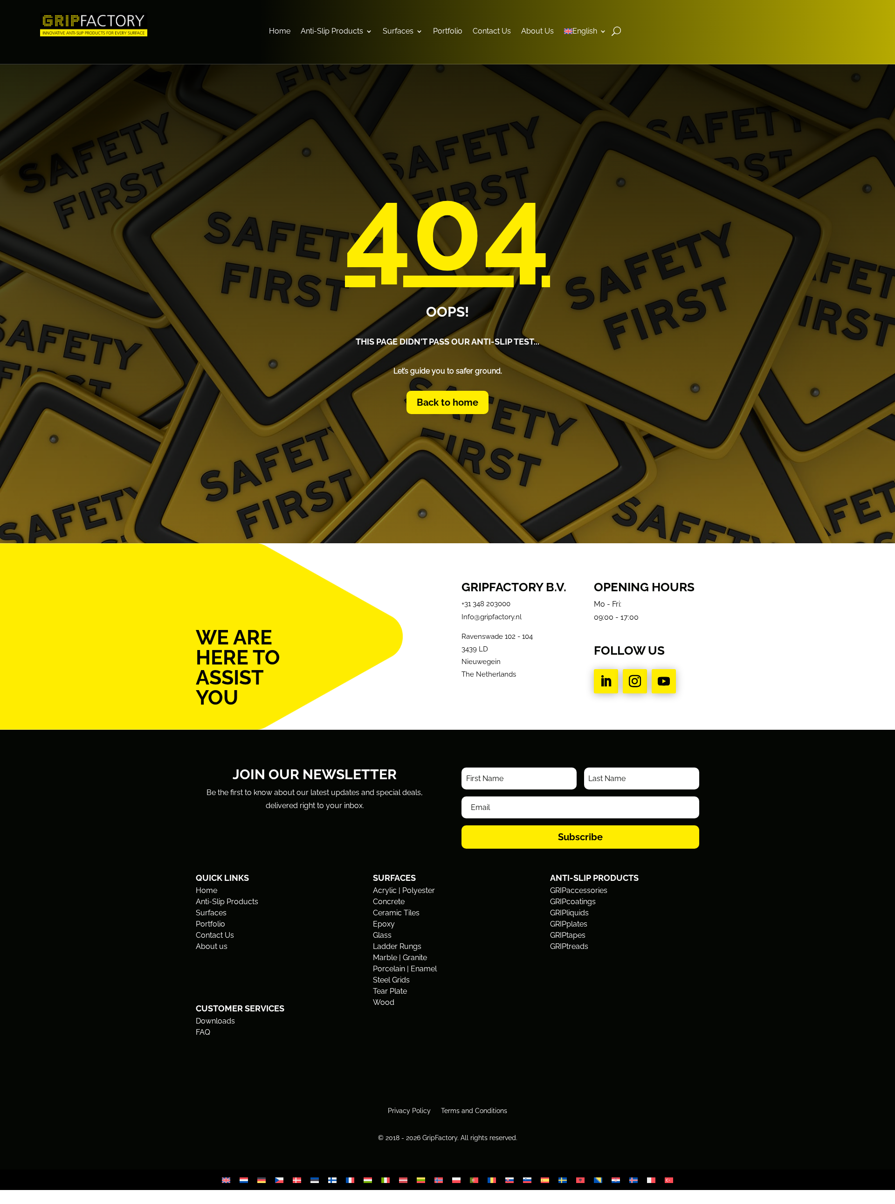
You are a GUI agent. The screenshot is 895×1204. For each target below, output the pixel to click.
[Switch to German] (261, 1180)
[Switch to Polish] (456, 1180)
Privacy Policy (409, 1110)
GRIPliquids (569, 912)
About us (211, 946)
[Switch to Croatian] (616, 1180)
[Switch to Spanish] (545, 1180)
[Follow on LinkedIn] (606, 681)
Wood (383, 1002)
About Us (537, 31)
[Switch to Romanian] (492, 1180)
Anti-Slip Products (332, 31)
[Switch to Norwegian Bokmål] (439, 1180)
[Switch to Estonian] (315, 1180)
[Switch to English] (226, 1180)
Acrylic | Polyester (404, 890)
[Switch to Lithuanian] (421, 1180)
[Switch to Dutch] (244, 1180)
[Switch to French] (350, 1180)
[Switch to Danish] (297, 1180)
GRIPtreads (569, 946)
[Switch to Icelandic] (633, 1180)
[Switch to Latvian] (403, 1180)
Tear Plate (390, 991)
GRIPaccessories (578, 890)
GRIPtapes (567, 935)
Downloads (215, 1021)
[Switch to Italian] (385, 1180)
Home (279, 31)
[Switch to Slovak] (509, 1180)
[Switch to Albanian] (580, 1180)
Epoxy (384, 924)
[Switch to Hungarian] (368, 1180)
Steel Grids (391, 980)
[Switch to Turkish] (669, 1180)
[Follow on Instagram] (635, 681)
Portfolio (447, 31)
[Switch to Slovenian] (527, 1180)
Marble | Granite (400, 957)
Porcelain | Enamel (405, 968)
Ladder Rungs (397, 946)
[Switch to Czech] (279, 1180)
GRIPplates (568, 924)
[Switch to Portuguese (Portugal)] (474, 1180)
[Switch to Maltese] (651, 1180)
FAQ (203, 1032)
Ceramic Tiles (396, 912)
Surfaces (398, 31)
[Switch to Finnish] (332, 1180)
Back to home (447, 402)
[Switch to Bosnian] (598, 1180)
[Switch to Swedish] (562, 1180)
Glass (382, 935)
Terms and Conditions (474, 1110)
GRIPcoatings (573, 901)
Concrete (389, 901)
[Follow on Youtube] (664, 681)
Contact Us (492, 31)
